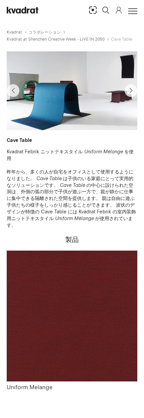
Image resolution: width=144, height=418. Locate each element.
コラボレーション (44, 32)
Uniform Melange (30, 387)
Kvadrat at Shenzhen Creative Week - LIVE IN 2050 (55, 39)
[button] (105, 10)
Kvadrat (14, 32)
